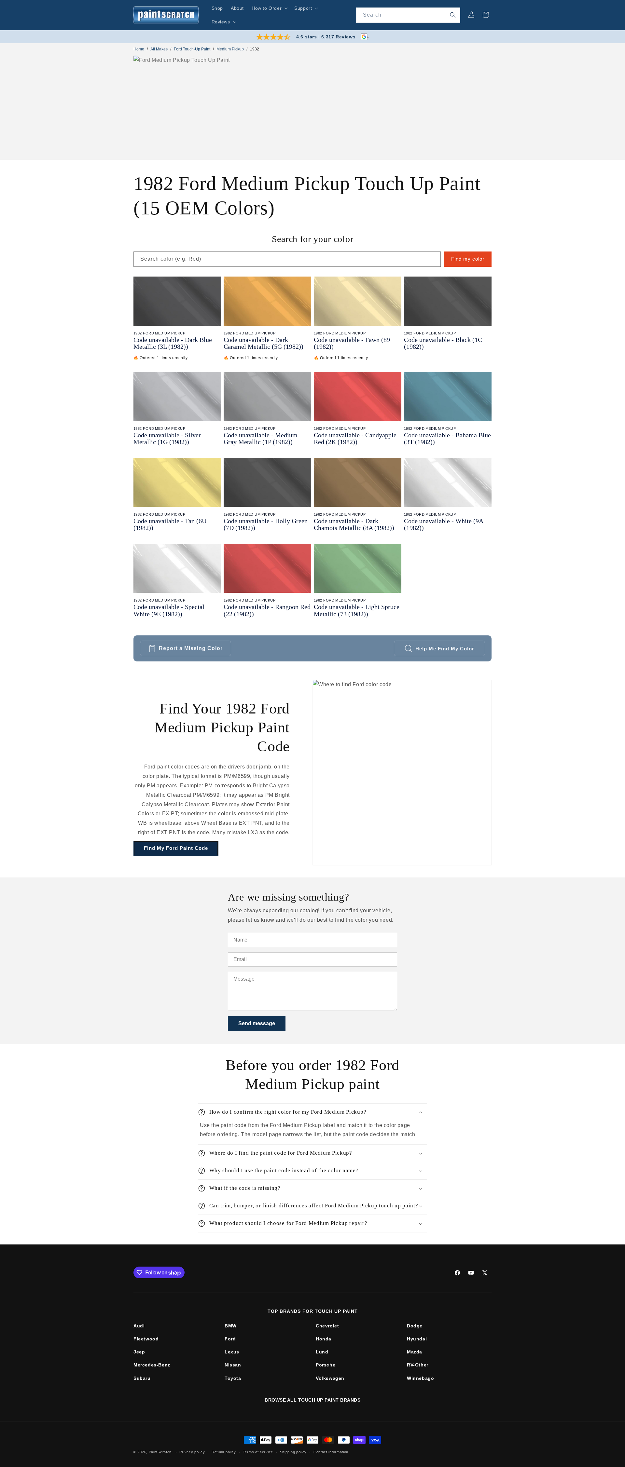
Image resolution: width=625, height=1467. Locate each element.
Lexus (232, 1351)
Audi (139, 1325)
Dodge (415, 1325)
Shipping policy (293, 1452)
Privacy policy (192, 1452)
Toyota (233, 1378)
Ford (230, 1338)
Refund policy (224, 1452)
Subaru (142, 1378)
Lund (322, 1351)
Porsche (325, 1364)
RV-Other (417, 1364)
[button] (269, 8)
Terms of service (258, 1452)
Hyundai (417, 1338)
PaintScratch (160, 1452)
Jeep (139, 1351)
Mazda (414, 1351)
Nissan (233, 1364)
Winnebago (420, 1378)
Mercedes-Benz (151, 1364)
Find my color (467, 259)
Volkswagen (330, 1378)
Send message (256, 1023)
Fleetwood (146, 1338)
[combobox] (408, 15)
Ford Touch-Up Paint (192, 49)
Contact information (330, 1452)
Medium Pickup (230, 49)
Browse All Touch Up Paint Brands (312, 1400)
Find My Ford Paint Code (176, 848)
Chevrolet (327, 1325)
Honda (323, 1338)
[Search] (453, 15)
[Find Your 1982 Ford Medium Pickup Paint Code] (402, 772)
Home (138, 49)
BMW (231, 1325)
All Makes (159, 49)
